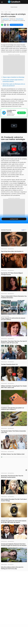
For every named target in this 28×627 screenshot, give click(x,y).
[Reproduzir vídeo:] (14, 149)
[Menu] (2, 2)
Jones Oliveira (19, 19)
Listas (6, 11)
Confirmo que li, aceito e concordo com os (14, 28)
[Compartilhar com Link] (8, 25)
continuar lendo (14, 219)
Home (2, 11)
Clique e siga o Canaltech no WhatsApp (13, 77)
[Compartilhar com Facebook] (5, 25)
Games (10, 11)
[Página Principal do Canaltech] (14, 2)
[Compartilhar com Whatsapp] (2, 25)
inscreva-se (14, 23)
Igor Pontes (6, 19)
